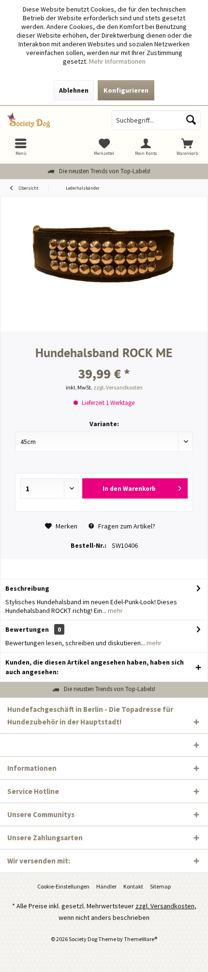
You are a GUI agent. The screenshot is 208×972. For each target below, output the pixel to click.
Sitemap (160, 886)
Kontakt (133, 886)
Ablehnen (74, 90)
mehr (114, 610)
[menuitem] (187, 147)
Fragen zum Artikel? (126, 526)
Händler (106, 886)
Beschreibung (27, 588)
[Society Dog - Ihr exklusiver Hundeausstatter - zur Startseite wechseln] (52, 120)
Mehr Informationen (117, 61)
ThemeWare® (140, 939)
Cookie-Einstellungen (63, 886)
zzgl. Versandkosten (118, 387)
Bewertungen (27, 629)
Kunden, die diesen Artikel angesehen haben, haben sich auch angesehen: (94, 667)
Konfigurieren (126, 90)
